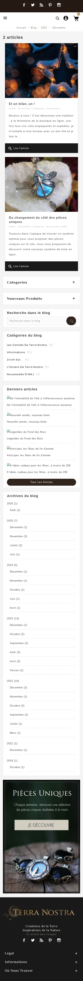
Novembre (18, 536)
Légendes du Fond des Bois (25, 438)
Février (16, 670)
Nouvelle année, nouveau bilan (27, 421)
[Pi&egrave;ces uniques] (41, 836)
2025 (12, 520)
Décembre (18, 527)
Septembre (19, 643)
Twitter (32, 5)
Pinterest (50, 5)
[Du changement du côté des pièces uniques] (41, 184)
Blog (41, 5)
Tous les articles (41, 482)
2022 (13, 681)
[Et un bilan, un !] (41, 70)
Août (15, 510)
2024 (12, 565)
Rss (41, 940)
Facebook (24, 5)
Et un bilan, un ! (22, 104)
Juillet (16, 545)
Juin (15, 554)
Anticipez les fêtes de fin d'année (29, 455)
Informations (53, 108)
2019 (12, 760)
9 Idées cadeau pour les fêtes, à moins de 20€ (37, 472)
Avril (15, 607)
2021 (12, 743)
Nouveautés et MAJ (57, 226)
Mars (15, 732)
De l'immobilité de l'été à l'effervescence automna (39, 405)
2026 (12, 503)
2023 (13, 618)
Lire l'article (18, 148)
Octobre (17, 589)
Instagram (59, 5)
